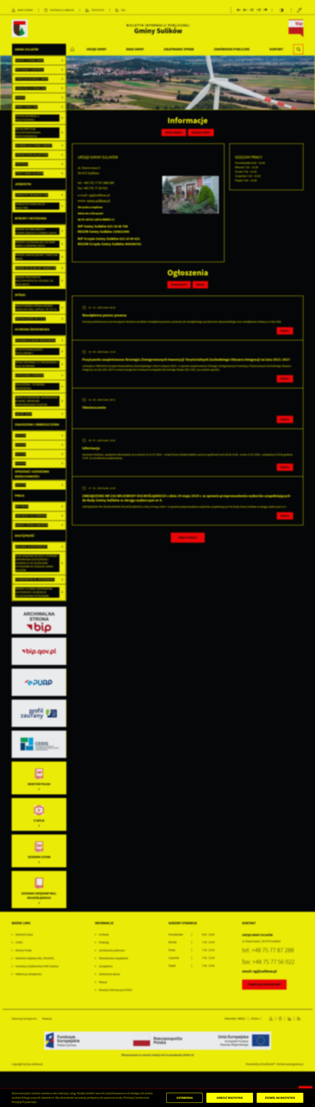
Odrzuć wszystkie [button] (230, 1098)
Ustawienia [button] (184, 1098)
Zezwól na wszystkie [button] (280, 1098)
